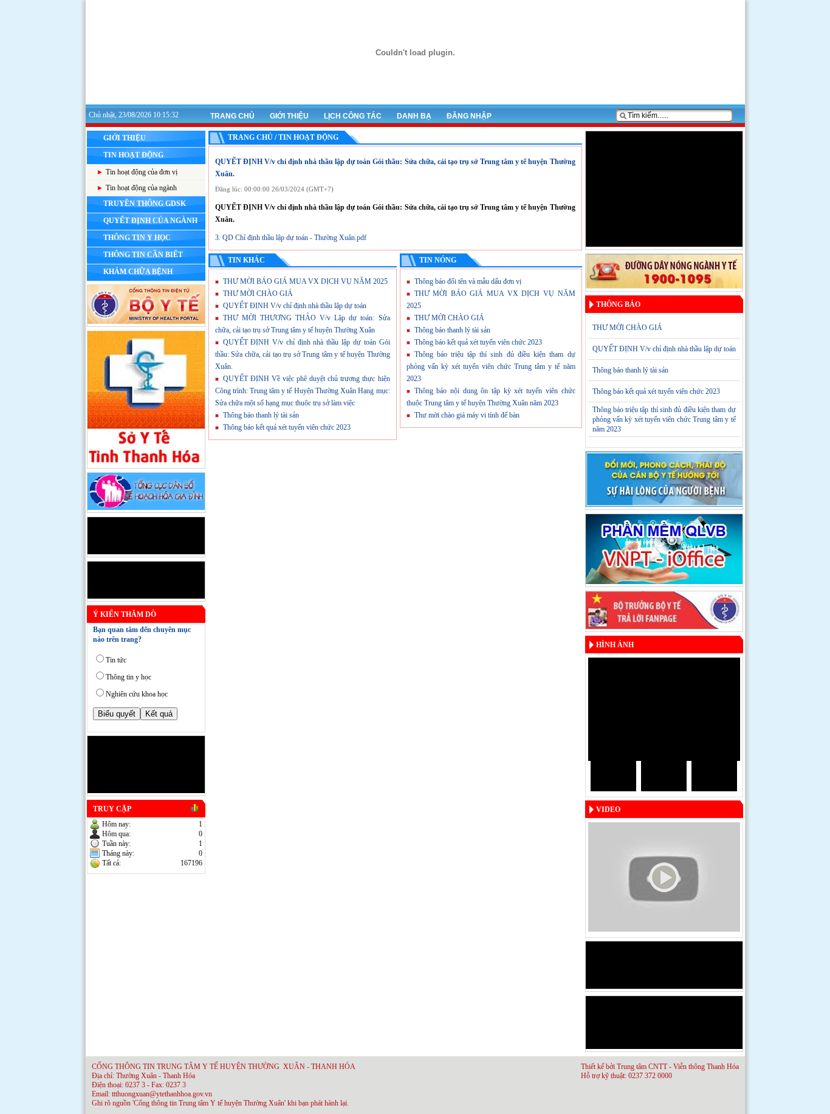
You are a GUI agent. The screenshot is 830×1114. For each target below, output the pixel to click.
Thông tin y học (128, 677)
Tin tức (116, 660)
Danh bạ (414, 116)
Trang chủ (232, 116)
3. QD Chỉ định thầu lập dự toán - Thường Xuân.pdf (290, 237)
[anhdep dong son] (591, 776)
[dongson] (664, 709)
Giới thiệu (289, 116)
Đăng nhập (469, 116)
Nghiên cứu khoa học (137, 694)
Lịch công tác (353, 116)
